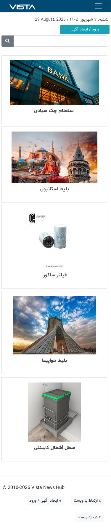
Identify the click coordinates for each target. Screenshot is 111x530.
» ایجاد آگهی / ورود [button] (45, 500)
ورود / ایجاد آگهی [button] (84, 29)
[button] (7, 41)
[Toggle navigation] (98, 6)
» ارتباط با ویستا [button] (87, 500)
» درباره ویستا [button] (89, 517)
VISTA (22, 6)
